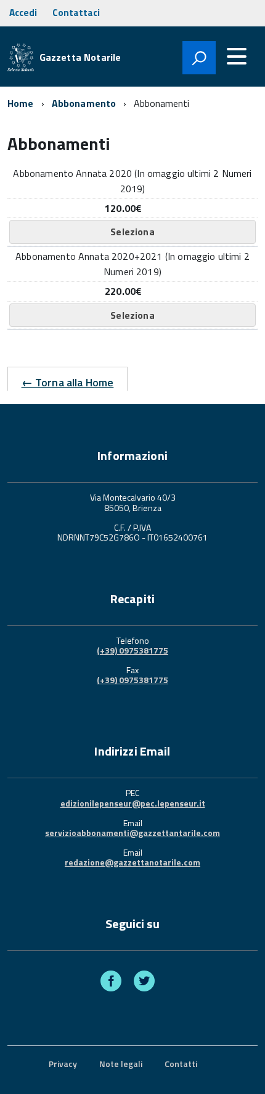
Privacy (63, 1063)
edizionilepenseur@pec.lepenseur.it (132, 803)
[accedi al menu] (237, 56)
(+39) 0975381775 (132, 650)
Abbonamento (84, 103)
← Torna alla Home (68, 382)
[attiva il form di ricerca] (199, 57)
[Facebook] (110, 982)
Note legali (120, 1063)
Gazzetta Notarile (80, 57)
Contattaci (76, 13)
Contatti (181, 1063)
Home (20, 103)
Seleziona (132, 231)
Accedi (23, 13)
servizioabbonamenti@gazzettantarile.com (132, 832)
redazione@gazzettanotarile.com (132, 862)
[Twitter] (144, 982)
